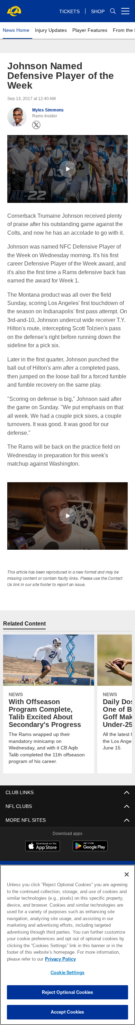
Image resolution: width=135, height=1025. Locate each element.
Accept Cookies (67, 1012)
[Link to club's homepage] (14, 8)
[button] (67, 169)
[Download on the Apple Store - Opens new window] (42, 847)
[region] (67, 945)
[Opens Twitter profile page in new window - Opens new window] (36, 125)
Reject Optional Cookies (67, 992)
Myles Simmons (47, 110)
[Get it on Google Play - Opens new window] (90, 849)
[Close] (126, 874)
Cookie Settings (67, 972)
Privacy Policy (59, 959)
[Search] (113, 11)
